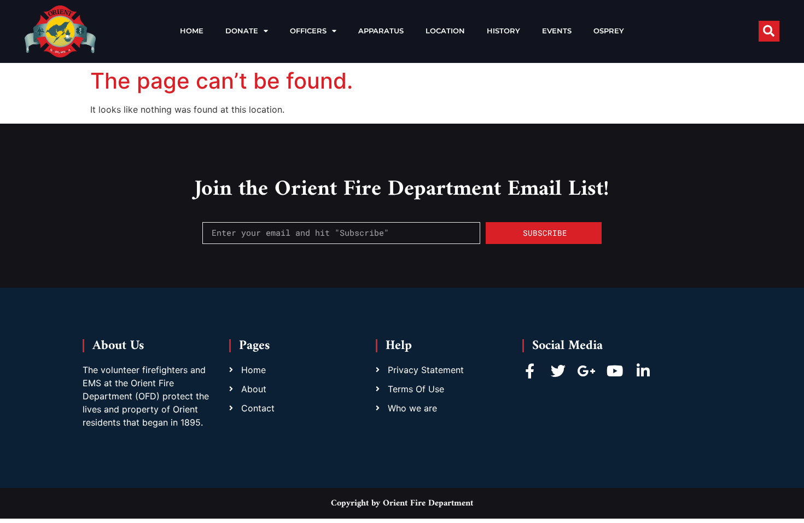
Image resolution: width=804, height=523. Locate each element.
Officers (308, 31)
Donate (241, 31)
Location (445, 31)
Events (557, 31)
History (503, 31)
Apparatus (381, 31)
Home (191, 31)
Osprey (608, 31)
